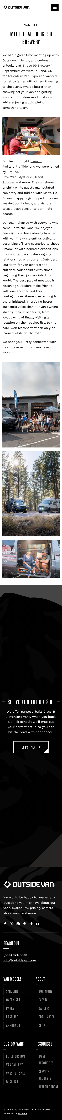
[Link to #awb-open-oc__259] (55, 7)
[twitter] (11, 923)
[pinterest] (24, 923)
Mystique (25, 177)
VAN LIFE (31, 25)
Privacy (22, 1113)
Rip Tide (22, 166)
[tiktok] (31, 923)
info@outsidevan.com (19, 960)
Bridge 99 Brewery (36, 65)
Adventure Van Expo (23, 76)
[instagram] (18, 923)
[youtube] (37, 923)
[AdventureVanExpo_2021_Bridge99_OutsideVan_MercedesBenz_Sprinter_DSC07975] (29, 882)
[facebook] (5, 923)
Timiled (12, 172)
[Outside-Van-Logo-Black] (16, 7)
